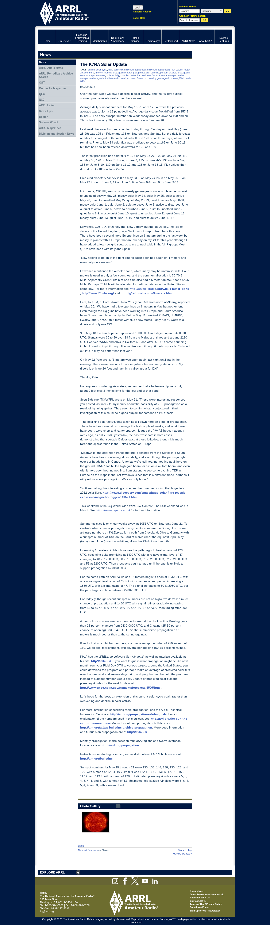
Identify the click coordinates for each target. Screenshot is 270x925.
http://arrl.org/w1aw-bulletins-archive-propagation (116, 727)
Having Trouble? (182, 853)
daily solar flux (115, 69)
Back (81, 845)
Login (138, 7)
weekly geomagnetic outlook (163, 78)
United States (136, 78)
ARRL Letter (47, 105)
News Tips (46, 111)
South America (159, 75)
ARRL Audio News (51, 67)
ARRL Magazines (50, 128)
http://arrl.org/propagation (120, 745)
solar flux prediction (141, 75)
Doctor (43, 116)
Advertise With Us (200, 897)
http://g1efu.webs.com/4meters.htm (146, 293)
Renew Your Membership (210, 894)
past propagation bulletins (146, 72)
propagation (184, 72)
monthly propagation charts (118, 72)
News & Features (88, 850)
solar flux (125, 75)
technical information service (113, 78)
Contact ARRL (198, 901)
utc (146, 78)
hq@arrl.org (47, 911)
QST (42, 82)
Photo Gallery (90, 806)
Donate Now (197, 891)
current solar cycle (97, 69)
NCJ (41, 99)
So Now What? (48, 122)
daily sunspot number (135, 69)
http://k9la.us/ (101, 661)
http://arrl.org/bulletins (96, 758)
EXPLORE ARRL (52, 872)
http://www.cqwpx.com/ (113, 510)
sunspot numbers (89, 78)
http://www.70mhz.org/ (98, 293)
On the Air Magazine (52, 88)
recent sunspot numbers (92, 75)
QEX (42, 94)
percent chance (168, 72)
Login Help (139, 18)
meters (99, 72)
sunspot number (176, 75)
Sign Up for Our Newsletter (205, 910)
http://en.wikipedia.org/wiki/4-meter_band (159, 288)
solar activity (113, 75)
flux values (177, 69)
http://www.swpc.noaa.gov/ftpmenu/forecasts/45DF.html (120, 687)
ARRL (79, 12)
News (42, 62)
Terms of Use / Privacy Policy (206, 904)
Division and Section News (56, 133)
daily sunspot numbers (158, 69)
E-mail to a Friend (199, 907)
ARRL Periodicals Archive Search (56, 75)
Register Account (142, 11)
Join (192, 894)
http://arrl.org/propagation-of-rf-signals (138, 714)
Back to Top (185, 850)
